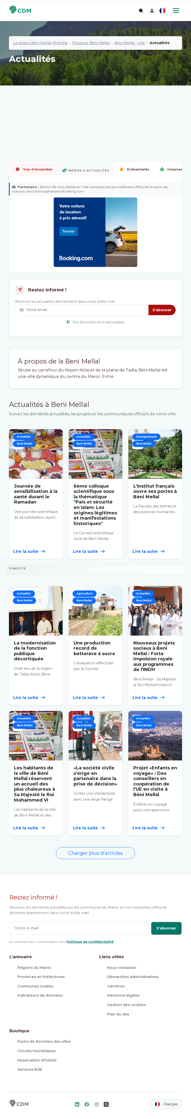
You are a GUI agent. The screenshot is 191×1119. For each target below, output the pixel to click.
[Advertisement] (95, 107)
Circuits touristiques (36, 1051)
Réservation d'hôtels (36, 1060)
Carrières (116, 986)
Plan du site (118, 1014)
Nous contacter (122, 967)
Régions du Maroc (34, 967)
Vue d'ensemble (37, 169)
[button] (152, 11)
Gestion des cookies (126, 1005)
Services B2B (29, 1069)
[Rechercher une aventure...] (140, 10)
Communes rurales (35, 986)
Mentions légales (123, 995)
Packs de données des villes (44, 1041)
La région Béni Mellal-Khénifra (40, 43)
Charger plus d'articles (95, 853)
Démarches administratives (132, 977)
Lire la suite (26, 551)
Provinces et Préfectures (41, 977)
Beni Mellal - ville (129, 43)
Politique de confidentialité (90, 942)
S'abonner (162, 310)
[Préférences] (162, 11)
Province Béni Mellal (90, 43)
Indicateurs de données (40, 995)
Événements (138, 169)
